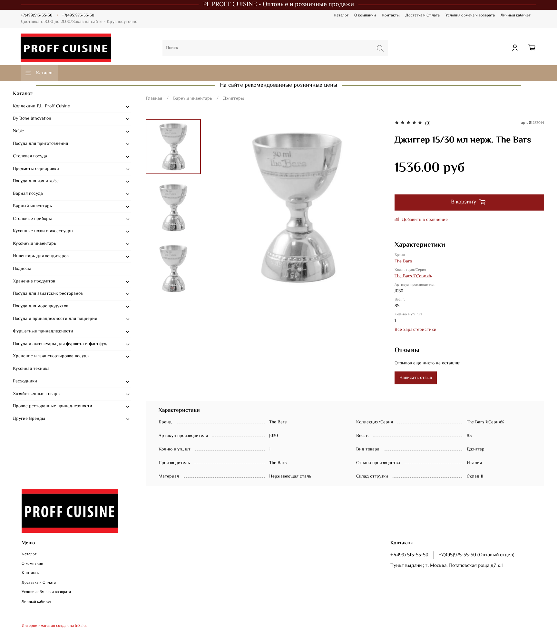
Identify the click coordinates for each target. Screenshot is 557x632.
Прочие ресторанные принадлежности (52, 406)
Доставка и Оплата (423, 15)
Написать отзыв (415, 377)
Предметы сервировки (36, 169)
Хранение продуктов (34, 281)
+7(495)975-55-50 (78, 15)
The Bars (403, 261)
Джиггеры (233, 98)
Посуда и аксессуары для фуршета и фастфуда (61, 344)
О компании (365, 15)
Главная (154, 98)
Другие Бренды (29, 418)
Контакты (391, 15)
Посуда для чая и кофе (36, 181)
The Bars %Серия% (413, 276)
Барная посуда (28, 193)
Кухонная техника (31, 368)
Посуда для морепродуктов (40, 306)
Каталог (341, 15)
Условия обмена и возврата (470, 15)
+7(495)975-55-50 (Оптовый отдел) (476, 555)
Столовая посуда (30, 156)
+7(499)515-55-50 (36, 15)
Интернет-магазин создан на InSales (54, 626)
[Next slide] (173, 287)
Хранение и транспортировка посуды (51, 356)
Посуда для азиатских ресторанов (48, 293)
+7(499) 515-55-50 (409, 555)
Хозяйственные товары (37, 394)
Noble (18, 131)
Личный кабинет (516, 15)
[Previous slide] (220, 207)
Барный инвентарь (192, 98)
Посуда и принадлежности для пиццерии (55, 318)
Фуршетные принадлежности (43, 331)
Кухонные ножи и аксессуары (43, 231)
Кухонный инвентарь (34, 243)
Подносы (22, 268)
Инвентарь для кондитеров (41, 256)
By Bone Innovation (32, 118)
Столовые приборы (32, 218)
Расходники (25, 381)
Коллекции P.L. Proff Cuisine (41, 106)
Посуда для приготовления (40, 143)
